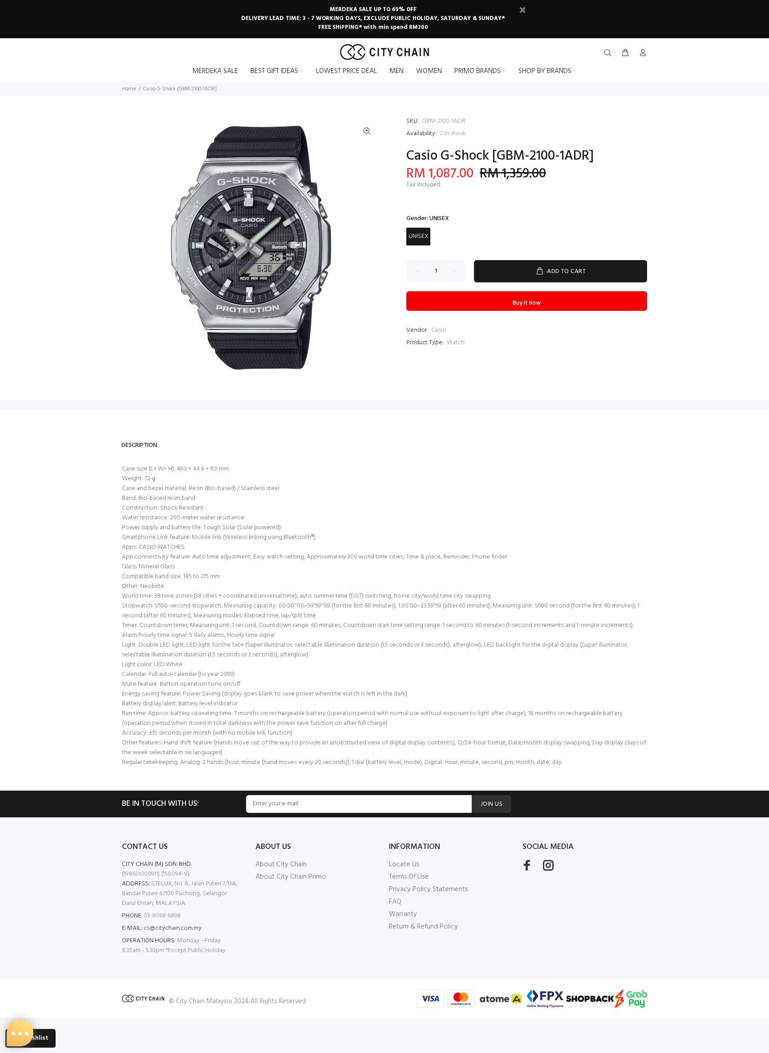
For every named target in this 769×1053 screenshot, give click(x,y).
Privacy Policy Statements (428, 889)
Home (129, 88)
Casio (438, 330)
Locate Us (404, 864)
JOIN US (491, 804)
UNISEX (418, 236)
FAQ (395, 902)
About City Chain (281, 864)
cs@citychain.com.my (173, 928)
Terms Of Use (409, 877)
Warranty (403, 914)
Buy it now (527, 303)
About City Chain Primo (290, 877)
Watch (456, 343)
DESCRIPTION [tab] (139, 445)
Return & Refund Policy (423, 926)
